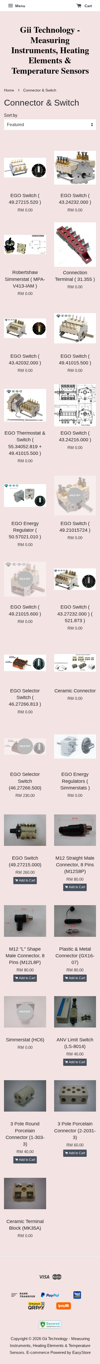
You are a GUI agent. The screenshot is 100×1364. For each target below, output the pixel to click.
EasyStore (81, 1352)
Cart (87, 6)
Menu (19, 6)
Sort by (10, 115)
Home (9, 90)
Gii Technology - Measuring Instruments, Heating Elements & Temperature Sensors (50, 50)
